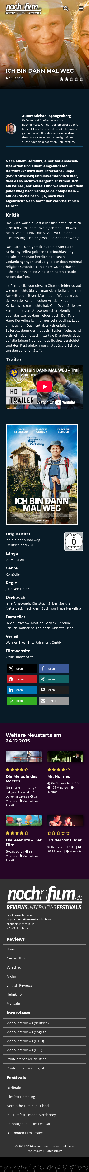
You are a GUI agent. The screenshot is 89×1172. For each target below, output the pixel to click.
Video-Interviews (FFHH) (25, 1041)
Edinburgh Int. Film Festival (28, 1124)
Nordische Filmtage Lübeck (28, 1105)
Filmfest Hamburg (21, 1096)
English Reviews (19, 985)
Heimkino (14, 994)
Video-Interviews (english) (27, 1032)
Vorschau (14, 967)
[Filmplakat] (42, 477)
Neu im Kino (16, 958)
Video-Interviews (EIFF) (24, 1050)
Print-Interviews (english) (26, 1068)
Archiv (12, 976)
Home (11, 949)
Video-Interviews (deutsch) (28, 1023)
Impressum (34, 1151)
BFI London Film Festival (26, 1133)
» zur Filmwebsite (19, 657)
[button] (22, 668)
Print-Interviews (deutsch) (27, 1059)
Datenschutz (53, 1151)
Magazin (13, 1003)
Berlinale (14, 1087)
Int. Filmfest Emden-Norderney (31, 1115)
